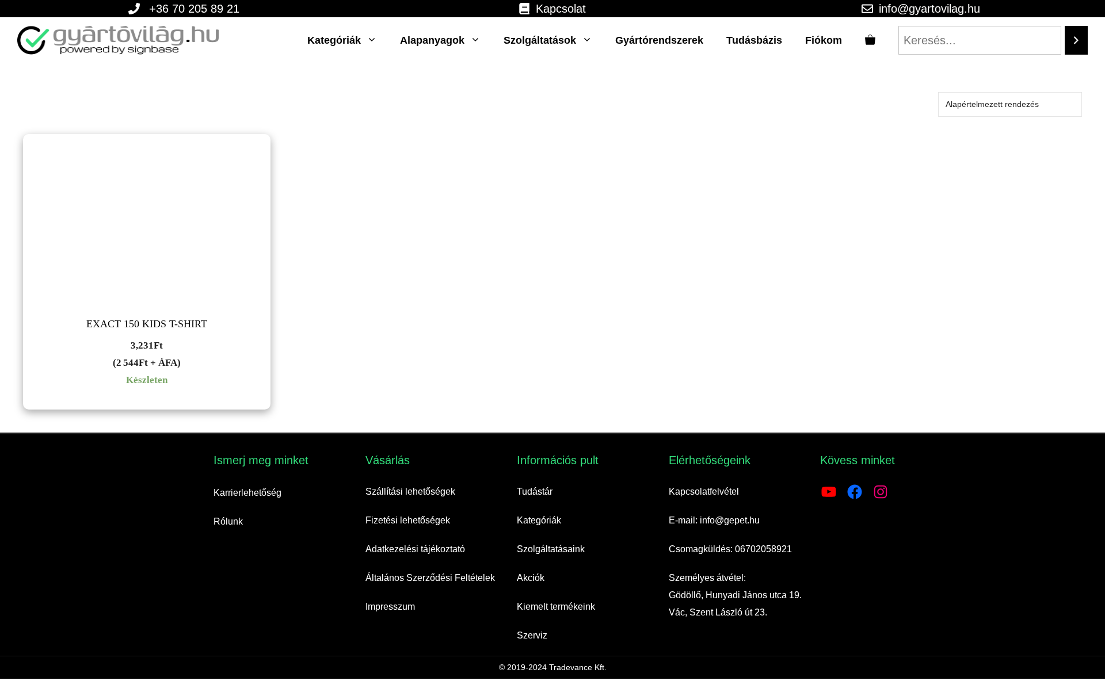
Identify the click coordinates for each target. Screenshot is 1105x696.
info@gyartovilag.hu (929, 8)
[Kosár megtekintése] (870, 40)
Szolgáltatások (540, 40)
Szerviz (532, 635)
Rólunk (228, 521)
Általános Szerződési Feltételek (430, 578)
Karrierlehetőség (247, 493)
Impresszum (390, 606)
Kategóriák (334, 40)
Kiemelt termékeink (556, 606)
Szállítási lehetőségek (410, 491)
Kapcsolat (561, 8)
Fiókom (823, 40)
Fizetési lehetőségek (407, 520)
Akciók (530, 578)
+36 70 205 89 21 (194, 8)
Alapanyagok (432, 40)
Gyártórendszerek (659, 40)
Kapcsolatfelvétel (704, 491)
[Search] (1076, 40)
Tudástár (534, 491)
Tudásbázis (754, 40)
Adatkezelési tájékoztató (415, 549)
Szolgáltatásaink (551, 549)
